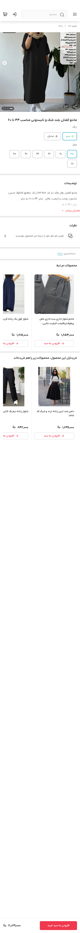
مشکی (50, 136)
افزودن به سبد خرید (58, 925)
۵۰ (72, 163)
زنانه (60, 25)
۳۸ (72, 154)
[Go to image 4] (3, 108)
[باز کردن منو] (74, 14)
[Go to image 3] (5, 108)
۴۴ (37, 154)
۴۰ (61, 154)
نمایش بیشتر (72, 210)
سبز (68, 136)
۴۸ (14, 154)
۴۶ (26, 154)
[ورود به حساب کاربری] (15, 14)
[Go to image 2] (7, 108)
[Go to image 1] (11, 108)
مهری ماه (72, 25)
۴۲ (49, 154)
